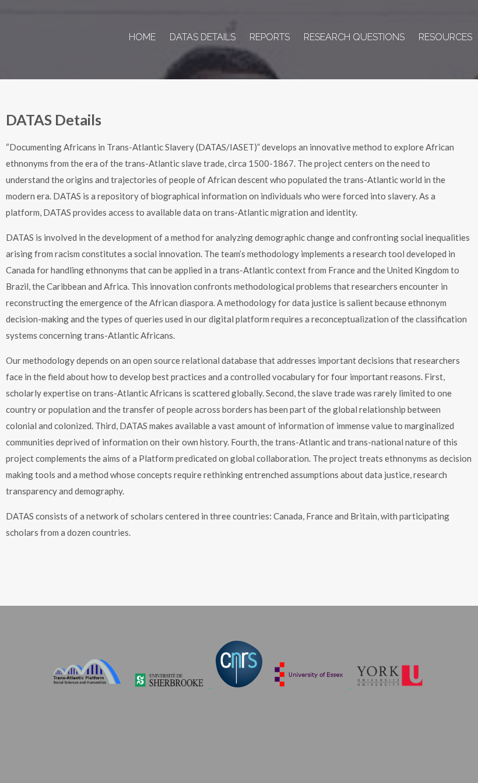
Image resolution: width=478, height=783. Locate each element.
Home (142, 37)
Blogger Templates (427, 742)
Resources (445, 37)
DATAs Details (203, 37)
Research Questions (354, 37)
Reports (269, 37)
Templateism (360, 742)
